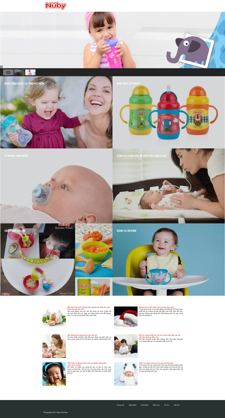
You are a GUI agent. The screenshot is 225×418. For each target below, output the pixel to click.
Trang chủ (120, 405)
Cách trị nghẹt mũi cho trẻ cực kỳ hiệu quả (156, 363)
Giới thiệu (144, 405)
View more (60, 116)
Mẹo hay (156, 405)
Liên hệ (176, 405)
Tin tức (166, 405)
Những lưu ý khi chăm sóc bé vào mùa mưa (156, 307)
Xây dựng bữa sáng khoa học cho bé (82, 335)
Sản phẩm (132, 405)
